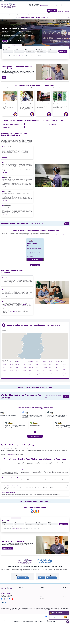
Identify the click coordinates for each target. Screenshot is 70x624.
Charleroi (11, 367)
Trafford (57, 367)
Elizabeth (24, 362)
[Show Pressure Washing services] (45, 127)
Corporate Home (66, 596)
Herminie (30, 362)
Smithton (50, 374)
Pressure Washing (7, 101)
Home (4, 14)
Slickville (50, 373)
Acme (4, 361)
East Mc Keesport (17, 373)
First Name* (5, 49)
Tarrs (56, 365)
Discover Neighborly (23, 578)
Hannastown (24, 374)
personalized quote (10, 454)
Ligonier (30, 373)
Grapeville (24, 370)
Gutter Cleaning (40, 101)
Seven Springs (51, 371)
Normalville (44, 364)
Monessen (37, 368)
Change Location (44, 5)
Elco (23, 361)
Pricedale (50, 361)
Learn (3, 186)
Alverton (4, 365)
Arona (4, 371)
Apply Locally (52, 5)
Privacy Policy (21, 55)
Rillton (50, 362)
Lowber (30, 374)
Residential (4, 11)
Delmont (17, 364)
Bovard (11, 361)
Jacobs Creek (31, 367)
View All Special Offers (60, 234)
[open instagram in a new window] (63, 21)
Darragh (17, 361)
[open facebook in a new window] (58, 21)
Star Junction (57, 361)
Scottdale (50, 370)
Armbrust (4, 370)
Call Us (4, 77)
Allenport (4, 364)
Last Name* (16, 49)
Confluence (11, 371)
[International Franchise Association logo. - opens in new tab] (2, 602)
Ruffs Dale (50, 365)
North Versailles (44, 367)
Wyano (63, 372)
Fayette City (24, 367)
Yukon (63, 375)
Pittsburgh (43, 374)
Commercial (11, 11)
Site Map (64, 594)
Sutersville (57, 364)
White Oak (63, 367)
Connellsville (11, 373)
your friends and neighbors (13, 311)
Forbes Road (24, 368)
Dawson (17, 362)
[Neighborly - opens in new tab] (5, 602)
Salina (50, 367)
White (63, 366)
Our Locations (65, 592)
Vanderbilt (57, 373)
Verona (57, 374)
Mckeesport (37, 365)
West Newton (64, 362)
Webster (63, 361)
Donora (17, 367)
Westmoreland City (64, 364)
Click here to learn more (51, 17)
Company (42, 587)
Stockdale (57, 362)
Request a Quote (52, 10)
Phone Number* (39, 49)
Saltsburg (50, 368)
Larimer (30, 370)
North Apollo (44, 365)
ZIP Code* (49, 49)
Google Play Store (52, 578)
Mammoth (37, 362)
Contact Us (66, 396)
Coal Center (11, 370)
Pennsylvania (16, 14)
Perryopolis (44, 371)
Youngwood (64, 373)
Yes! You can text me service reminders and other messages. (15, 53)
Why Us (31, 11)
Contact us (62, 328)
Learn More (5, 114)
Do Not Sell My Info (40, 616)
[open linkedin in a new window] (65, 21)
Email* (26, 49)
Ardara (4, 368)
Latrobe (30, 371)
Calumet (11, 365)
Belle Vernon (5, 374)
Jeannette (30, 368)
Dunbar (17, 368)
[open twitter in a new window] (60, 21)
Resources (65, 587)
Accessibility (33, 616)
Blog (44, 11)
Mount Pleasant (38, 371)
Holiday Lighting (23, 101)
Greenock (24, 371)
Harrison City (31, 361)
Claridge (11, 368)
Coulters (11, 374)
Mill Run (37, 367)
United (57, 370)
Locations (9, 14)
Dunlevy (17, 370)
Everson (24, 364)
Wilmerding (63, 370)
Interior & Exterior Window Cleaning (11, 124)
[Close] (68, 17)
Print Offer (35, 259)
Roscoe (50, 364)
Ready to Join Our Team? (7, 548)
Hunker (30, 364)
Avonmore (4, 373)
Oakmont (43, 368)
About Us (38, 11)
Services (21, 587)
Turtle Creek (57, 368)
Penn (43, 370)
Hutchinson (31, 365)
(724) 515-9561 (63, 11)
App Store (42, 578)
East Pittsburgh (18, 375)
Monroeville (37, 370)
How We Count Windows (22, 11)
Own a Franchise (65, 5)
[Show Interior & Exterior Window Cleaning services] (22, 124)
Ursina (56, 371)
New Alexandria (38, 373)
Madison (37, 361)
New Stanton (44, 361)
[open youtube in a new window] (68, 21)
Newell (43, 362)
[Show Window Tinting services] (68, 124)
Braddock (11, 362)
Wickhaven (63, 369)
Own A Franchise (43, 594)
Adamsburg (4, 362)
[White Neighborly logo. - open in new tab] (3, 0)
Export (24, 365)
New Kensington (38, 374)
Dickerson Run (18, 365)
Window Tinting (56, 101)
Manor (37, 364)
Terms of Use (21, 616)
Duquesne (17, 371)
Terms (17, 55)
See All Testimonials (35, 436)
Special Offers (58, 5)
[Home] (1, 14)
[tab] (7, 45)
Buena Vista (11, 364)
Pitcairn (43, 373)
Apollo (4, 367)
